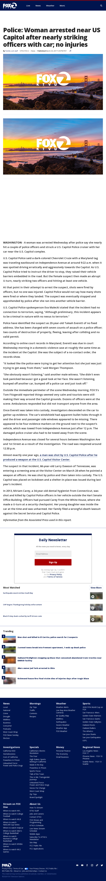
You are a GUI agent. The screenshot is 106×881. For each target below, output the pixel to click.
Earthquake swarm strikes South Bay (18, 593)
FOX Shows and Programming (36, 821)
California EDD (9, 751)
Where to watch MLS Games (12, 850)
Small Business (62, 757)
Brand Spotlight (36, 797)
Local (5, 707)
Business (7, 722)
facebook (87, 865)
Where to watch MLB (12, 819)
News (33, 51)
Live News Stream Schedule (37, 829)
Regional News (91, 747)
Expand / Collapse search (101, 6)
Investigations (11, 747)
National (6, 710)
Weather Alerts (62, 707)
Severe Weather (62, 725)
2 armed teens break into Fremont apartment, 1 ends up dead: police (52, 647)
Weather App (61, 728)
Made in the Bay (36, 765)
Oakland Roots (89, 725)
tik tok (97, 865)
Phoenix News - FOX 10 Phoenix (92, 757)
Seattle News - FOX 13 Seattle (92, 762)
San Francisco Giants (91, 719)
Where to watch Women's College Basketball (10, 838)
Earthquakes (61, 722)
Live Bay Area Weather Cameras (65, 711)
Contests (33, 713)
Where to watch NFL (11, 810)
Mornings (35, 703)
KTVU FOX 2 (24, 51)
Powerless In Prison (11, 760)
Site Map (33, 842)
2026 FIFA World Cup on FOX (93, 708)
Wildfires (6, 719)
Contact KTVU (35, 817)
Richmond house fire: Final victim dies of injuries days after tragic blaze (53, 678)
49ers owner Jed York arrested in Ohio (36, 668)
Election (6, 738)
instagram (92, 865)
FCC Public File (36, 845)
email (77, 865)
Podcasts (7, 729)
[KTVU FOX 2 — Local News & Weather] (11, 5)
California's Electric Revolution (37, 752)
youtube (82, 865)
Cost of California (10, 757)
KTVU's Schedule (37, 825)
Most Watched (11, 587)
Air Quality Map (62, 715)
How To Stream (36, 807)
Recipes (33, 716)
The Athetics (88, 731)
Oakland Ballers (89, 728)
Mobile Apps (35, 834)
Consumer (7, 726)
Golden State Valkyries (92, 722)
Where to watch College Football (13, 815)
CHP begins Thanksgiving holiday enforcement (22, 604)
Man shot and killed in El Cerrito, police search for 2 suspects (48, 637)
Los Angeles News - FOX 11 (91, 752)
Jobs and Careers (37, 814)
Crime (5, 713)
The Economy (62, 754)
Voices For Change (37, 788)
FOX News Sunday (10, 735)
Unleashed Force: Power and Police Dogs (13, 764)
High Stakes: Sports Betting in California (38, 760)
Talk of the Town (37, 774)
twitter (102, 865)
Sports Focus (35, 771)
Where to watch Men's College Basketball (12, 832)
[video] (96, 595)
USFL (85, 740)
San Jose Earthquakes (92, 737)
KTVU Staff (34, 810)
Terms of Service (54, 577)
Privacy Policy (56, 574)
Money (60, 747)
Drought (6, 716)
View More (96, 587)
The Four (33, 756)
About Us (35, 803)
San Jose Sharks (89, 734)
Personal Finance (63, 751)
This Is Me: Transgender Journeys (40, 778)
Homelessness (9, 754)
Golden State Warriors (92, 715)
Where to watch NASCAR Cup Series (11, 823)
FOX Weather (61, 731)
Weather (61, 703)
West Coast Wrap (10, 732)
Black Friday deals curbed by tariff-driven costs (22, 616)
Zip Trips (33, 707)
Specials (34, 747)
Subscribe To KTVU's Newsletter (38, 838)
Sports (86, 703)
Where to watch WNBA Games (12, 845)
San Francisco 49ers (91, 712)
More (62, 5)
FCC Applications (37, 848)
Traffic (32, 710)
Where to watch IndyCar (13, 828)
